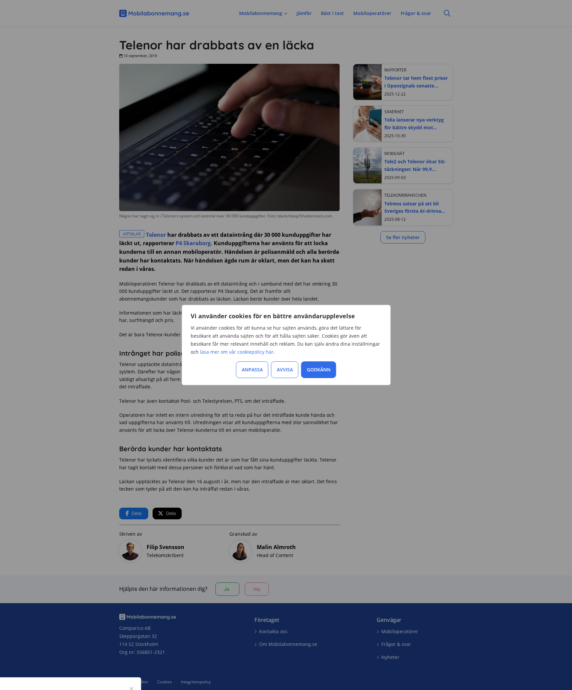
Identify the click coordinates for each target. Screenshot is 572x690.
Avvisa (285, 369)
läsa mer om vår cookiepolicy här (236, 352)
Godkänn (319, 369)
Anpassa (252, 369)
